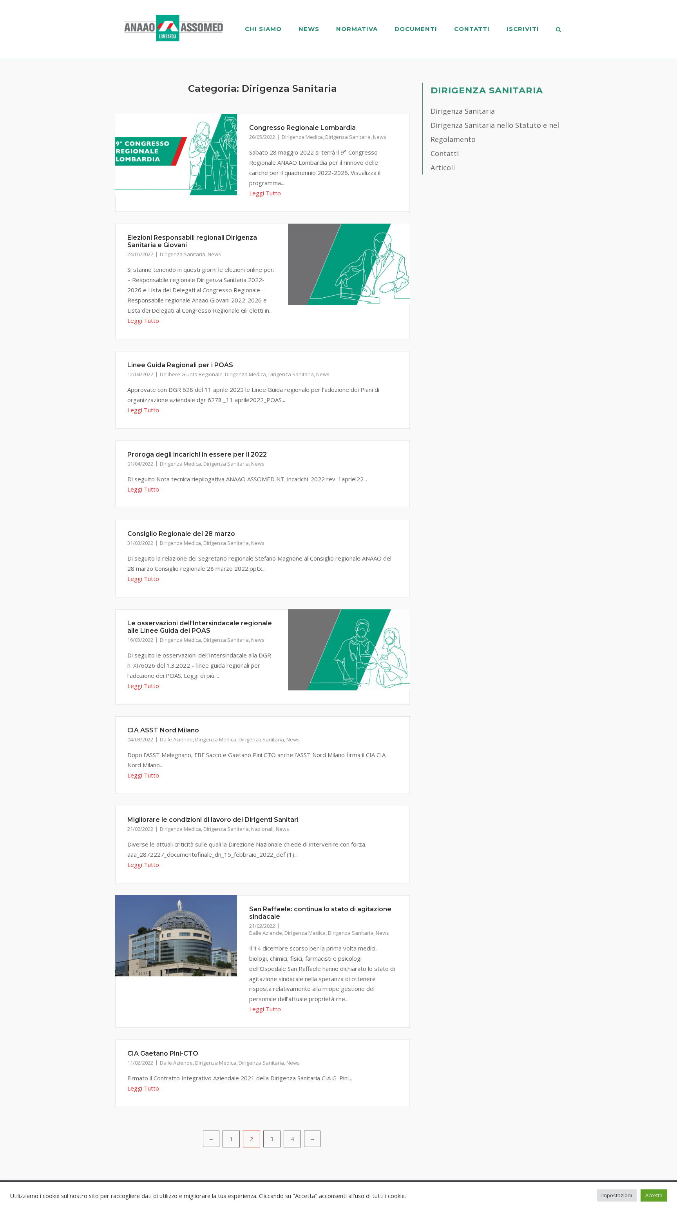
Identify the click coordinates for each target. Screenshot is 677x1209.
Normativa (357, 29)
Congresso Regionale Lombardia (302, 127)
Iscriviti (523, 29)
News (309, 29)
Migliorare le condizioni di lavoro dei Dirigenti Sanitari (213, 819)
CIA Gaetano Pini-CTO (162, 1053)
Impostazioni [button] (616, 1195)
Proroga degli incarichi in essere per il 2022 (197, 454)
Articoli (443, 167)
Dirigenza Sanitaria (348, 136)
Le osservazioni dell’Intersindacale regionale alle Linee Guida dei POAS (199, 626)
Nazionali (262, 828)
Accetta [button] (654, 1195)
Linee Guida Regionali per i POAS (180, 365)
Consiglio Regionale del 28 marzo (181, 533)
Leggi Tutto (265, 193)
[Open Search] (558, 30)
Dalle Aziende (176, 739)
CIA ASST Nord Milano (163, 730)
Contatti (472, 29)
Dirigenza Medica (302, 136)
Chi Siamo (263, 29)
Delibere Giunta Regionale (191, 374)
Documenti (416, 29)
